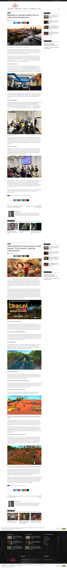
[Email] (28, 23)
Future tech (11, 11)
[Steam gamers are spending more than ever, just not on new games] (46, 22)
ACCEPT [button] (64, 565)
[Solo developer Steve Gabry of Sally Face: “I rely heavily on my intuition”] (46, 17)
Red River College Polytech (19, 59)
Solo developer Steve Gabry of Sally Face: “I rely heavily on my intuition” (54, 16)
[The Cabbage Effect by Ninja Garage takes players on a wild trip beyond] (46, 33)
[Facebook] (53, 0)
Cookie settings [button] (58, 565)
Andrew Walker (46, 47)
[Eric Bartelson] (8, 20)
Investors (20, 195)
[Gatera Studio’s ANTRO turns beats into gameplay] (24, 226)
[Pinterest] (19, 23)
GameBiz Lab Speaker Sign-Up (12, 187)
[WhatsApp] (21, 23)
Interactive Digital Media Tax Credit (13, 67)
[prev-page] (8, 235)
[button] (58, 9)
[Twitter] (57, 0)
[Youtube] (59, 0)
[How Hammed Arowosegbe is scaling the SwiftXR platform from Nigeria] (12, 226)
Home (8, 11)
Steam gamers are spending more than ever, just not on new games (54, 21)
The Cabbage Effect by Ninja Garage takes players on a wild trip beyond (54, 33)
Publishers (28, 195)
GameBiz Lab (9, 107)
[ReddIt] (26, 23)
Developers (11, 195)
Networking (24, 195)
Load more (51, 37)
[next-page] (9, 235)
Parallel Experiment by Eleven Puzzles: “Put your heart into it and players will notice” (36, 232)
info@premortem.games (31, 563)
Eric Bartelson (11, 20)
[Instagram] (55, 0)
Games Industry (16, 195)
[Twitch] (52, 559)
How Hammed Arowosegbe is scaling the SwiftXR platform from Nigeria (12, 232)
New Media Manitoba (30, 106)
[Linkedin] (56, 0)
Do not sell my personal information (8, 566)
